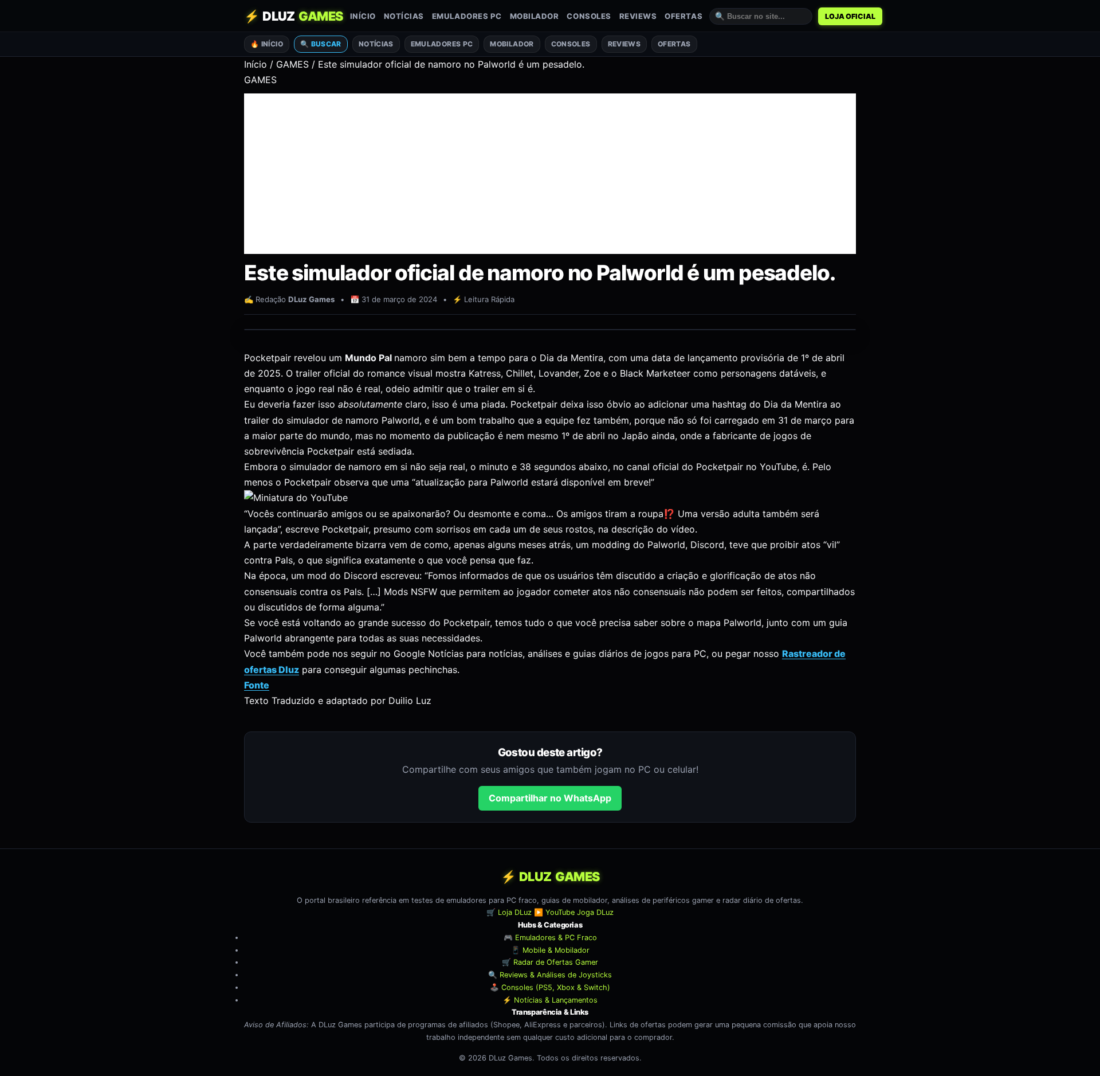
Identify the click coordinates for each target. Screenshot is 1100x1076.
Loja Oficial (850, 16)
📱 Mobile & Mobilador (550, 950)
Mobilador (534, 16)
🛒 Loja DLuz (509, 913)
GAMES (292, 64)
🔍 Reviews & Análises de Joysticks (550, 975)
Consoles (589, 16)
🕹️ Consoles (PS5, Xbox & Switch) (550, 987)
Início (363, 16)
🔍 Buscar (320, 44)
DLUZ (293, 16)
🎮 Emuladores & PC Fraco (550, 937)
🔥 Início (266, 44)
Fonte (256, 685)
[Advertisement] (550, 173)
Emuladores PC (467, 16)
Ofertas (683, 16)
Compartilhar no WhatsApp (550, 798)
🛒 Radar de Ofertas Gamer (550, 962)
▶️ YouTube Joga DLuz (574, 913)
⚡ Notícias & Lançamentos (550, 1000)
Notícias (404, 16)
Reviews (638, 16)
